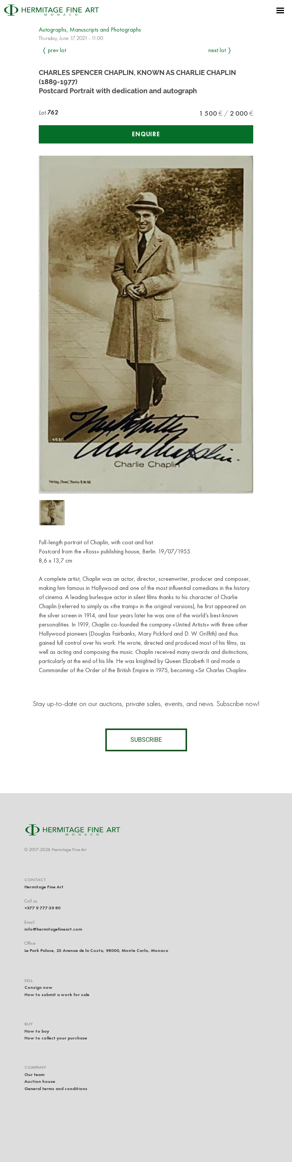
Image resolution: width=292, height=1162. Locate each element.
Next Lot (217, 50)
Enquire (146, 134)
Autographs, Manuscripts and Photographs (90, 29)
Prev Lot (57, 50)
